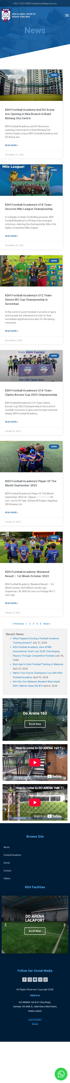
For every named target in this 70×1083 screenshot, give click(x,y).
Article (7, 862)
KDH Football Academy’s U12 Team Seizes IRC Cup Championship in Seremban (28, 300)
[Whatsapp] (40, 979)
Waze (35, 1023)
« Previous (18, 623)
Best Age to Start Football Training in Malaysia (38, 664)
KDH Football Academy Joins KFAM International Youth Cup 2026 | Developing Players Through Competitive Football (36, 651)
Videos (7, 878)
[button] (67, 15)
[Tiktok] (45, 979)
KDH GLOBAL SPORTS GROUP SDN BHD (24, 15)
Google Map (35, 1019)
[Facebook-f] (24, 979)
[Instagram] (30, 979)
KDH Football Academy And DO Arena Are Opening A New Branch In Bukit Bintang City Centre (29, 114)
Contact (7, 870)
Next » (46, 623)
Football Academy (12, 854)
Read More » (11, 145)
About (7, 847)
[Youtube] (35, 979)
